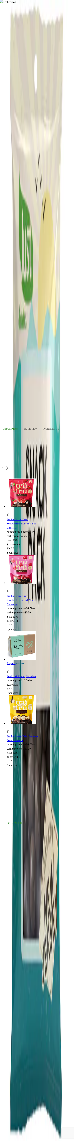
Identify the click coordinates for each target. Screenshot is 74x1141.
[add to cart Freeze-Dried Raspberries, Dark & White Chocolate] (9, 587)
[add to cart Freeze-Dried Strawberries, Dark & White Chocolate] (9, 510)
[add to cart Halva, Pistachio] (9, 667)
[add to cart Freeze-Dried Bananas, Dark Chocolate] (9, 727)
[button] (24, 515)
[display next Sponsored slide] (7, 468)
